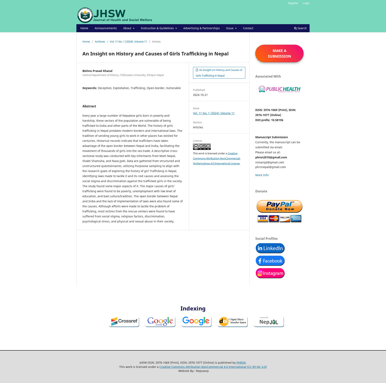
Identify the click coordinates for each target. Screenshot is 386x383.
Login (306, 3)
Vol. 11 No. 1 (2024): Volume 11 (128, 41)
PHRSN (241, 362)
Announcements (106, 28)
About (127, 28)
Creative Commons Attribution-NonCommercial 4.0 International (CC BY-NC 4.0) (213, 367)
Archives (100, 41)
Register (293, 3)
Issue (230, 28)
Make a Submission (279, 53)
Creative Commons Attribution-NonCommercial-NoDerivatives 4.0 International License (216, 158)
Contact (248, 28)
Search (302, 28)
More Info (262, 175)
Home (84, 28)
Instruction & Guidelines (158, 28)
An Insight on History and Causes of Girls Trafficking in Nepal (219, 72)
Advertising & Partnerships (201, 28)
